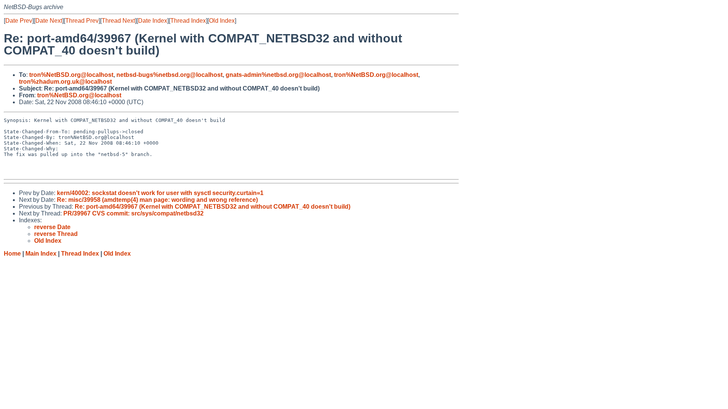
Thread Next (118, 20)
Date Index (152, 20)
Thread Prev (82, 20)
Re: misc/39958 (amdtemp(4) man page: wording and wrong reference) (157, 200)
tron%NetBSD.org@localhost (71, 75)
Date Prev (18, 20)
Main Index (40, 253)
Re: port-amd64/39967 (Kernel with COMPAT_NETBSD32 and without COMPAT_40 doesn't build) (212, 206)
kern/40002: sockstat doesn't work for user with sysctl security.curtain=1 (160, 193)
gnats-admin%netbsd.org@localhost (278, 75)
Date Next (48, 20)
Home (12, 253)
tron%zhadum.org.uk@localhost (65, 81)
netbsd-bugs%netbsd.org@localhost (169, 75)
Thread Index (188, 20)
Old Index (222, 20)
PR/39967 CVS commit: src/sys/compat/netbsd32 (133, 213)
